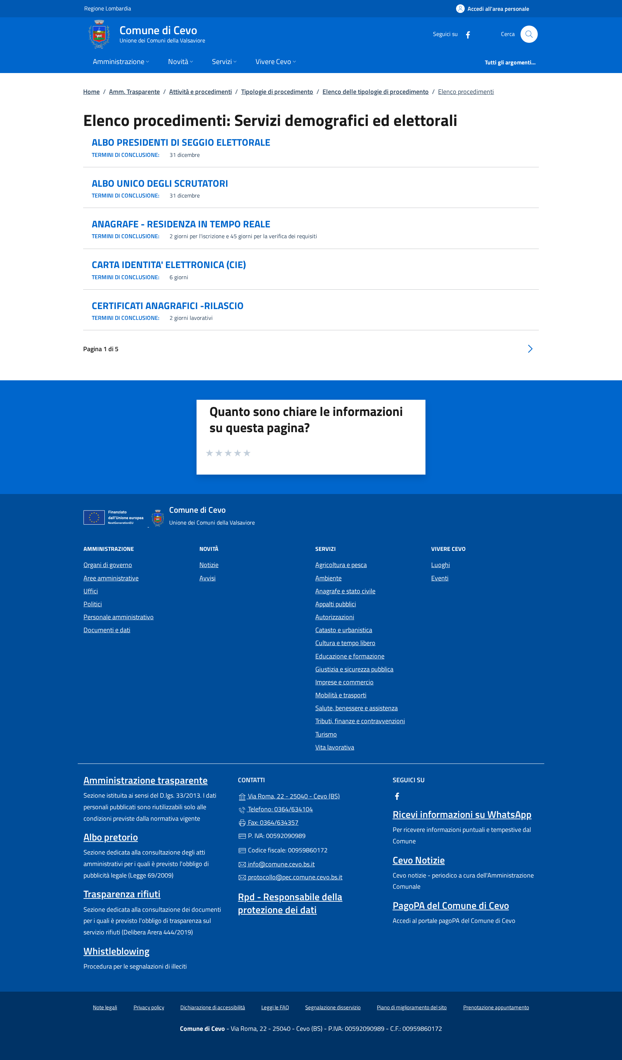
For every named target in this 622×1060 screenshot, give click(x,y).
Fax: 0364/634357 (272, 822)
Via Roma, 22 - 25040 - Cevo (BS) (315, 795)
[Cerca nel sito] (529, 34)
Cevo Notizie (419, 860)
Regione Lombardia (107, 8)
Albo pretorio (111, 836)
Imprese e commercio (344, 682)
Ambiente (328, 578)
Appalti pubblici (335, 604)
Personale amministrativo (119, 617)
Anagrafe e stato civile (345, 591)
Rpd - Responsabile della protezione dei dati (290, 903)
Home (91, 91)
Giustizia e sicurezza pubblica (354, 669)
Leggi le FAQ (275, 1007)
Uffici (91, 591)
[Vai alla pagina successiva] (530, 348)
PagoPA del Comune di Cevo (451, 905)
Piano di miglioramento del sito (412, 1007)
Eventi (440, 578)
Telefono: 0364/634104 (280, 809)
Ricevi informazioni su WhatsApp (462, 814)
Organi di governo (108, 565)
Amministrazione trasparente (146, 780)
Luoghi (440, 565)
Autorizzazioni (334, 617)
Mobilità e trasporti (340, 695)
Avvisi (207, 578)
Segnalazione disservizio (333, 1007)
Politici (93, 604)
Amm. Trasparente (134, 91)
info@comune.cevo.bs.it (281, 864)
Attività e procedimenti (200, 91)
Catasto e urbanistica (343, 630)
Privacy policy (149, 1007)
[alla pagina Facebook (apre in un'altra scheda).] (465, 34)
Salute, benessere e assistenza (356, 708)
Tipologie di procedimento (277, 91)
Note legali (105, 1007)
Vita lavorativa (334, 747)
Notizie (208, 565)
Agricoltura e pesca (341, 565)
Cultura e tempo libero (345, 643)
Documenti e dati (107, 630)
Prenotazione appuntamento (496, 1007)
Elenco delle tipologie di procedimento (376, 91)
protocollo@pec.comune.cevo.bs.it (294, 877)
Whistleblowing (116, 951)
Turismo (326, 734)
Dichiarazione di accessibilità (212, 1007)
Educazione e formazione (349, 656)
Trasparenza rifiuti (122, 893)
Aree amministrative (111, 578)
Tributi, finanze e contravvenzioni (360, 721)
